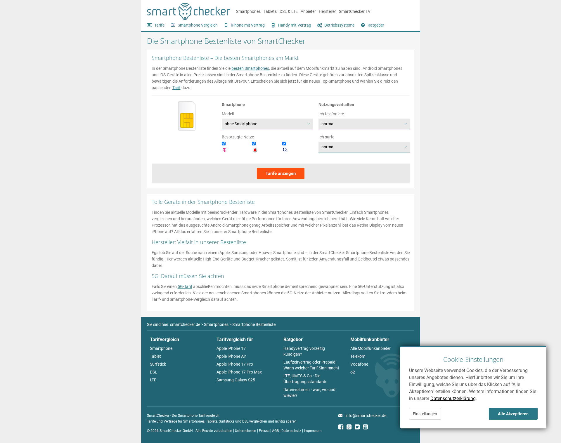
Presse (264, 431)
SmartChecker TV (354, 11)
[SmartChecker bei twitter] (359, 427)
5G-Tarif (185, 286)
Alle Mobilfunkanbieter (370, 348)
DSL (153, 372)
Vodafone (359, 364)
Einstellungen (425, 413)
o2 (352, 372)
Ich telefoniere (331, 114)
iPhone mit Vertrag (248, 25)
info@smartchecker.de (365, 415)
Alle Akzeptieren (513, 413)
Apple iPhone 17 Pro (235, 364)
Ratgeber (376, 25)
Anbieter (308, 11)
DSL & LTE (289, 11)
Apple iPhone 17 (231, 348)
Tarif (176, 87)
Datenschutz (291, 431)
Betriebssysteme (339, 25)
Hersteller (327, 11)
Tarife (159, 25)
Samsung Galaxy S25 (236, 380)
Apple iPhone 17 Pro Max (239, 372)
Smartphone (161, 348)
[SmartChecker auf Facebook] (342, 427)
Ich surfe (326, 137)
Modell (228, 114)
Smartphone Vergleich (198, 25)
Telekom (357, 356)
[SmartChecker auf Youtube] (367, 427)
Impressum (313, 431)
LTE (153, 380)
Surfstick (158, 364)
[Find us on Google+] (351, 427)
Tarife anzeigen (281, 173)
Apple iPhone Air (231, 356)
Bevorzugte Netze (238, 137)
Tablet (155, 356)
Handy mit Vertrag (294, 25)
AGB (275, 431)
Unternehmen (245, 431)
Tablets (270, 11)
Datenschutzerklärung (453, 398)
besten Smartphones (250, 68)
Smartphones (248, 11)
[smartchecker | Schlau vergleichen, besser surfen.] (188, 18)
